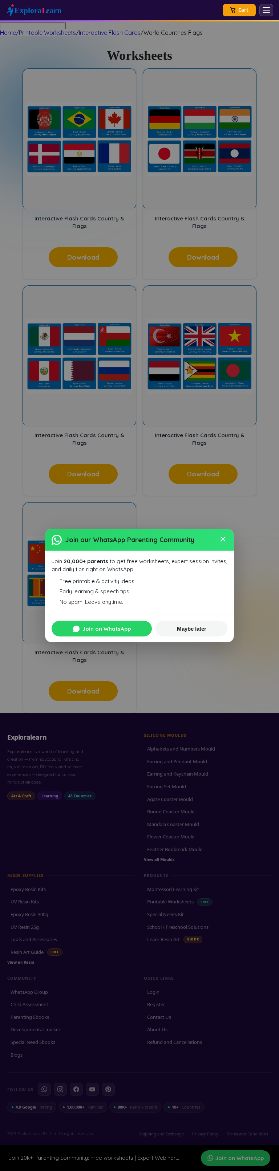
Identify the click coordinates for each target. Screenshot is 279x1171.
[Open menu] (266, 10)
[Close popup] (223, 539)
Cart (243, 10)
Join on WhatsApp (106, 628)
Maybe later (191, 629)
